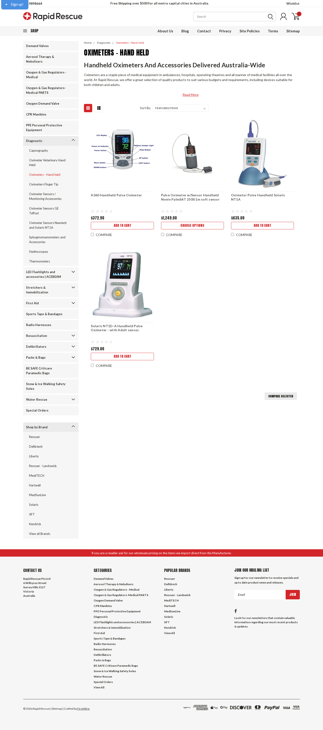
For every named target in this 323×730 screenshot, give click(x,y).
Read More (191, 95)
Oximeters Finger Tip (43, 184)
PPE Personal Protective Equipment (44, 127)
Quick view (122, 153)
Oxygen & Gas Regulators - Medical (46, 74)
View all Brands (39, 534)
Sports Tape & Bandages (44, 314)
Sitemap (293, 31)
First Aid (32, 303)
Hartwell (35, 485)
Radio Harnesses (38, 325)
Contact (204, 31)
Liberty (34, 456)
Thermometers (39, 261)
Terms (273, 31)
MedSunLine (37, 495)
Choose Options (192, 225)
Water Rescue (36, 399)
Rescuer (34, 437)
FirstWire (83, 708)
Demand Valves (37, 46)
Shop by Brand (37, 427)
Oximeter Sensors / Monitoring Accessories (45, 196)
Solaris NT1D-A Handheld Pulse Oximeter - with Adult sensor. (117, 328)
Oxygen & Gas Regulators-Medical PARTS (46, 90)
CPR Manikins (36, 114)
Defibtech (36, 446)
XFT (32, 514)
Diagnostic (34, 141)
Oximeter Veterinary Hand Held (47, 162)
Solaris (33, 505)
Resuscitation (36, 336)
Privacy (225, 31)
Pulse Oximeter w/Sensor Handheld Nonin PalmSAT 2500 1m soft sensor (190, 197)
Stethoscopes (38, 251)
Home (88, 42)
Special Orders (37, 410)
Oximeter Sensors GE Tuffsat (44, 210)
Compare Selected (280, 396)
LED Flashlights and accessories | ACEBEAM (43, 274)
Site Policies (250, 31)
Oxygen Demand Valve (42, 103)
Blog (185, 31)
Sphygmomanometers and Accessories (47, 239)
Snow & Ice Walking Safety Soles (45, 386)
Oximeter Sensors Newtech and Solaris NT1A (48, 225)
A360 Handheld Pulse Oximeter (116, 195)
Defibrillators (36, 346)
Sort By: (145, 108)
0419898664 (32, 3)
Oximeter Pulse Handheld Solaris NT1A (258, 197)
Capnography (38, 150)
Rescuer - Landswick (43, 466)
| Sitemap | (56, 708)
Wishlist (293, 3)
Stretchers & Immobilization (37, 290)
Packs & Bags (36, 357)
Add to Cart (122, 225)
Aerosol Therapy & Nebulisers (40, 59)
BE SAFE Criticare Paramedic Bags (39, 370)
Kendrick (35, 524)
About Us (165, 31)
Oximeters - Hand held (44, 174)
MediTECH (36, 475)
